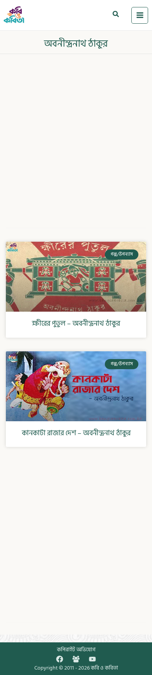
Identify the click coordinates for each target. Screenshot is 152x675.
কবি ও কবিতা (104, 667)
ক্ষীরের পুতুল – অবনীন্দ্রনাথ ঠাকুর (76, 323)
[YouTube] (92, 659)
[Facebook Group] (76, 659)
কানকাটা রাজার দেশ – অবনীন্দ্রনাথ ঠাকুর (76, 433)
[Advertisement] (76, 135)
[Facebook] (59, 659)
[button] (116, 15)
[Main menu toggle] (139, 15)
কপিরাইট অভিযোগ (76, 649)
